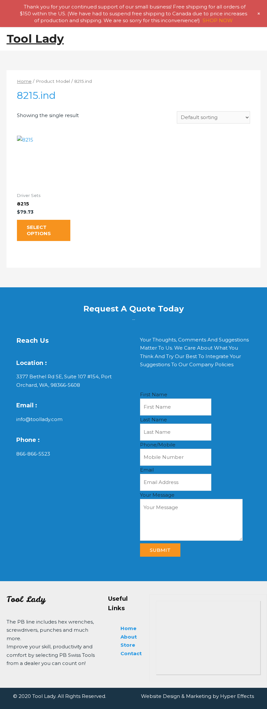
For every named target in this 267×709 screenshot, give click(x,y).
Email (147, 470)
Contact (131, 653)
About (128, 637)
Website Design (160, 696)
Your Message (157, 495)
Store (127, 645)
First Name (153, 394)
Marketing (198, 696)
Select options (39, 230)
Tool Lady (35, 39)
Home (24, 81)
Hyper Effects (237, 696)
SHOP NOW (218, 20)
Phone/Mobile (158, 445)
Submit (160, 550)
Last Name (153, 419)
